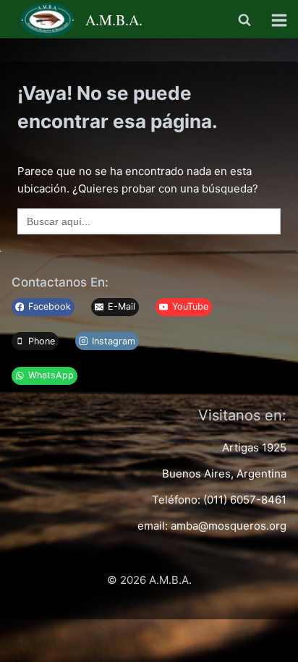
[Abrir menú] (281, 20)
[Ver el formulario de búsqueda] (244, 20)
